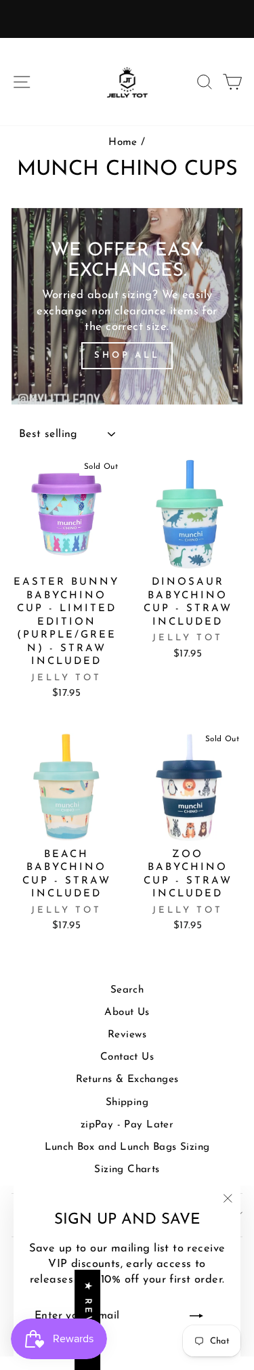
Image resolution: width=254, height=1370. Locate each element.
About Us (126, 1013)
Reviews (127, 1035)
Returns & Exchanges (127, 1080)
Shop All (127, 355)
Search (127, 990)
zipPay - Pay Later (127, 1125)
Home (122, 143)
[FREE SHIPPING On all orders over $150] (127, 19)
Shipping (127, 1103)
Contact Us (127, 1057)
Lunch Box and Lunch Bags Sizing (127, 1147)
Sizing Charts (126, 1170)
